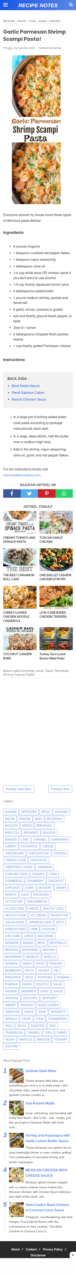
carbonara (59, 839)
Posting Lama (60, 789)
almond (11, 811)
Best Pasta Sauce (26, 386)
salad (57, 984)
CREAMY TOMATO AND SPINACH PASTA (19, 540)
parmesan (12, 970)
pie (56, 970)
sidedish (26, 1005)
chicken (60, 853)
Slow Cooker (48, 1005)
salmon (11, 991)
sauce (58, 991)
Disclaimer (38, 1255)
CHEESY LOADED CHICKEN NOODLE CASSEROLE (16, 617)
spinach (11, 1018)
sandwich (28, 991)
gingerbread (37, 901)
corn (53, 874)
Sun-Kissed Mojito (40, 1103)
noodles (32, 956)
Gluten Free (14, 908)
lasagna (48, 929)
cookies (38, 874)
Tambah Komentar (50, 48)
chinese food (15, 860)
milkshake (30, 949)
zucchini (11, 1046)
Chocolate (38, 860)
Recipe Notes (38, 5)
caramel (39, 839)
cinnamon (44, 867)
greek (33, 908)
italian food (14, 922)
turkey (62, 1032)
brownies (31, 832)
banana (25, 818)
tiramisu (33, 1032)
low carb (12, 936)
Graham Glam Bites (41, 1071)
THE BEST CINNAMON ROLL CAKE (18, 577)
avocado (61, 811)
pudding (63, 977)
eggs (25, 894)
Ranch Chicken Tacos (29, 399)
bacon (10, 818)
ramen (27, 984)
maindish (12, 942)
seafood (49, 998)
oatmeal (11, 963)
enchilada (41, 894)
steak (26, 1018)
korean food (15, 929)
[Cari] (71, 4)
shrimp (10, 1005)
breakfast (44, 825)
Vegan (10, 1039)
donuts (10, 894)
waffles (25, 1039)
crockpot (56, 880)
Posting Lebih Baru (18, 789)
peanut (43, 970)
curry (29, 887)
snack (29, 1011)
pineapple (13, 977)
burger (11, 839)
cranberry (35, 880)
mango (28, 942)
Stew (39, 1018)
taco (8, 1025)
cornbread (13, 880)
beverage (54, 818)
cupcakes (12, 887)
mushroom (13, 956)
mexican (11, 949)
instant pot (59, 915)
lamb (33, 929)
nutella (50, 956)
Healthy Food (15, 915)
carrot (10, 846)
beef (38, 818)
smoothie (12, 1011)
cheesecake (14, 853)
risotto (43, 984)
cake (25, 839)
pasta (29, 970)
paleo (40, 963)
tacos (21, 1025)
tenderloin (14, 1032)
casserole (29, 846)
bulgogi (49, 832)
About (15, 1249)
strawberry (57, 1018)
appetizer (29, 811)
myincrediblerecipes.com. (22, 475)
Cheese (48, 846)
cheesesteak (38, 853)
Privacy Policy (53, 1249)
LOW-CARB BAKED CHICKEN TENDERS (53, 615)
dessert (45, 887)
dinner (61, 887)
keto (60, 922)
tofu (48, 1032)
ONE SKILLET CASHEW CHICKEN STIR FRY (55, 577)
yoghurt (61, 1039)
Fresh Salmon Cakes (28, 393)
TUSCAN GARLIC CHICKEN (51, 540)
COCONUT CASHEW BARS (17, 656)
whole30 (43, 1039)
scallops (30, 998)
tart (52, 1025)
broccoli (12, 832)
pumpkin (11, 984)
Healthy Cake (53, 908)
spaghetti (58, 1011)
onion (27, 963)
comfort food (16, 874)
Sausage (12, 998)
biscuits (11, 825)
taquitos (38, 1025)
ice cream (38, 915)
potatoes (45, 977)
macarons (45, 936)
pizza (29, 977)
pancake (55, 963)
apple (45, 811)
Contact (31, 1249)
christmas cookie (19, 867)
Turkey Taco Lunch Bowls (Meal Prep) (52, 656)
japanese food (40, 922)
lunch (28, 936)
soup (42, 1011)
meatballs (58, 942)
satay (44, 991)
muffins (49, 949)
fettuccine (13, 901)
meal (41, 942)
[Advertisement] (38, 1266)
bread (27, 825)
